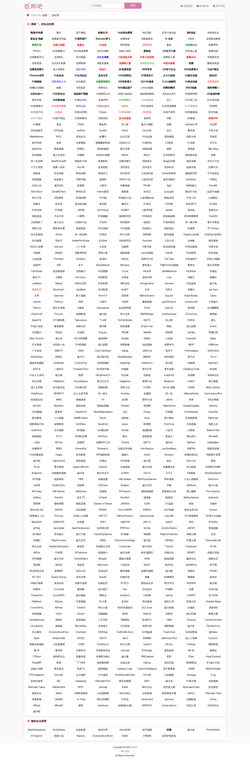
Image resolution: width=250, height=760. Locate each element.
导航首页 (188, 6)
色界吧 (134, 747)
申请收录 (204, 6)
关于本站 (220, 6)
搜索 (133, 5)
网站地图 (125, 751)
